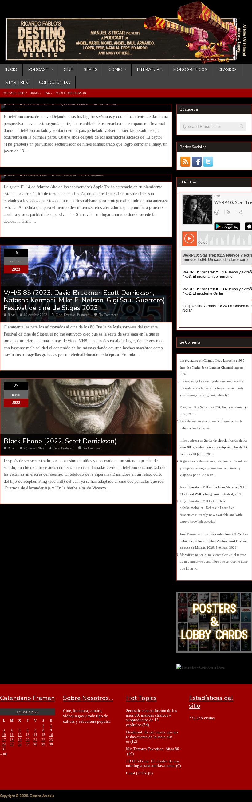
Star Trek (16, 82)
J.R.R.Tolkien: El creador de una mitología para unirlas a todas (153, 763)
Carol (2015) (136, 773)
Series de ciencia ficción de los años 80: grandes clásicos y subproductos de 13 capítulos (213, 447)
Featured (83, 314)
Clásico (227, 70)
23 (51, 739)
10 (4, 735)
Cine (68, 70)
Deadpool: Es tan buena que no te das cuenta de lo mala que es (152, 737)
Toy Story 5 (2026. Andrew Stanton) (220, 407)
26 (20, 744)
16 (51, 735)
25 (12, 744)
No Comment (108, 314)
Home (34, 93)
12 (20, 735)
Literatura (150, 70)
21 (35, 739)
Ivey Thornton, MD (194, 487)
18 (12, 739)
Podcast (35, 70)
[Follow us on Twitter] (208, 162)
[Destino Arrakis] (126, 57)
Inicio (11, 70)
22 (43, 739)
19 (20, 739)
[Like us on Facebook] (197, 162)
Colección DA (54, 82)
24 (4, 744)
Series (91, 70)
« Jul (3, 754)
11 (12, 735)
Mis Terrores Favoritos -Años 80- (153, 748)
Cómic (112, 70)
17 (4, 739)
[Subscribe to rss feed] (185, 162)
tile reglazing (189, 360)
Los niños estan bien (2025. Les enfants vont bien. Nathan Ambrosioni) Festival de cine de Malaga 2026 (214, 541)
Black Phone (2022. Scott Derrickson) (60, 441)
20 (28, 739)
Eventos (69, 314)
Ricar (11, 314)
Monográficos (190, 70)
